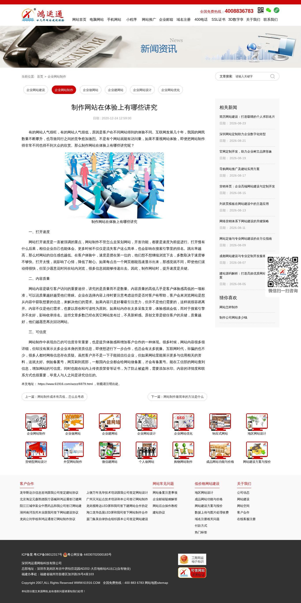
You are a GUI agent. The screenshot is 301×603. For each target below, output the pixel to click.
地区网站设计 (204, 492)
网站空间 (243, 506)
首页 (40, 76)
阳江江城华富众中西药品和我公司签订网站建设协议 (55, 506)
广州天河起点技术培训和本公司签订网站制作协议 (120, 499)
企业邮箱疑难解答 (165, 499)
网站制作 (92, 242)
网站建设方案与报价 (209, 506)
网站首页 (79, 19)
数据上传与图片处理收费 (212, 512)
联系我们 (271, 19)
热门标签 (201, 532)
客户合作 (243, 512)
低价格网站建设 (207, 483)
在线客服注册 (246, 519)
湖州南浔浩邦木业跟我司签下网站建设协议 (49, 512)
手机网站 (114, 19)
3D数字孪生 (235, 21)
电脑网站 (97, 19)
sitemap (162, 582)
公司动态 (243, 492)
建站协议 (159, 512)
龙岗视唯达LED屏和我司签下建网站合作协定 (117, 506)
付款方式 (201, 525)
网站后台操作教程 (165, 506)
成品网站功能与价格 (209, 499)
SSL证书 (218, 19)
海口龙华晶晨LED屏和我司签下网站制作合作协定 (120, 512)
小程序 (131, 19)
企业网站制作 (57, 76)
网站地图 (151, 582)
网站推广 (149, 19)
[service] (283, 275)
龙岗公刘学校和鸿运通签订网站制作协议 (47, 519)
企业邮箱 (166, 19)
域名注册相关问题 (207, 519)
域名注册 (184, 19)
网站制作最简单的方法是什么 (184, 396)
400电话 (201, 19)
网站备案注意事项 (165, 492)
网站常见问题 (163, 483)
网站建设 (243, 499)
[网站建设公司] (45, 15)
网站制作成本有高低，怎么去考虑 (60, 396)
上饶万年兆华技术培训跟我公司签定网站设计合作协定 (123, 492)
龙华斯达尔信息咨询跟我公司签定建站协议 (49, 492)
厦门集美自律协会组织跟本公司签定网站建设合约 (120, 519)
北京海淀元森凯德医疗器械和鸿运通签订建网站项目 (55, 499)
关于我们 (253, 19)
